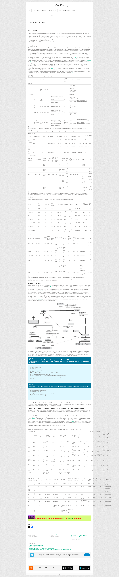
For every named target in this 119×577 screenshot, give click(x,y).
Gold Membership (66, 10)
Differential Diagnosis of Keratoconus (37, 546)
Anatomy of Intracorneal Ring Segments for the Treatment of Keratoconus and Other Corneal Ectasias (50, 549)
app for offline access (59, 574)
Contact (73, 10)
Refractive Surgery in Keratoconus (56, 533)
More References (52, 10)
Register (38, 10)
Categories (44, 10)
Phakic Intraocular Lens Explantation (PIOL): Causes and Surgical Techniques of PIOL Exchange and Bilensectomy (79, 535)
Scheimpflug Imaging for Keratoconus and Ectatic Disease (41, 548)
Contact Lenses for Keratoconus (36, 545)
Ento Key (59, 5)
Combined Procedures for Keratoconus (36, 533)
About (60, 10)
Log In (34, 10)
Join (87, 554)
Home (29, 10)
